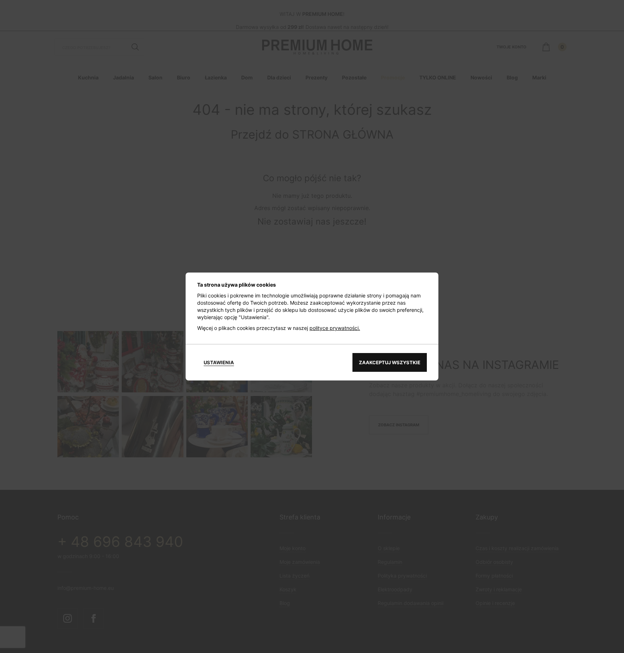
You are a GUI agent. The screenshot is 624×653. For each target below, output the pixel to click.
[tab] (218, 362)
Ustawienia (219, 362)
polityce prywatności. (334, 328)
